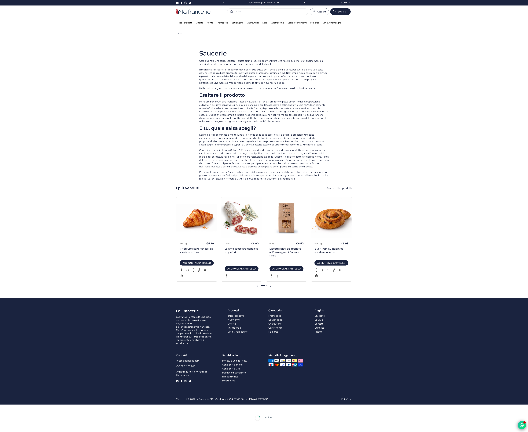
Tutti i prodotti (236, 316)
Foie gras (273, 331)
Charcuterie (275, 324)
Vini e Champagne (238, 331)
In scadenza (234, 328)
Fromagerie (274, 316)
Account (321, 11)
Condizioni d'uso (231, 368)
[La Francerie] (193, 11)
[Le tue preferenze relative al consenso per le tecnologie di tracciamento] (4, 427)
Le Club (319, 320)
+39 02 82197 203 (185, 366)
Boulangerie (275, 320)
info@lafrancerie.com (187, 360)
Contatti (319, 324)
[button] (263, 285)
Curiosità (319, 328)
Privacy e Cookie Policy (234, 360)
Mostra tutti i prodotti (339, 188)
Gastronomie (275, 328)
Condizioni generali (232, 364)
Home (179, 33)
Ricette (319, 331)
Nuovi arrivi (234, 320)
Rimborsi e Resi (230, 376)
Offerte (232, 324)
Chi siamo (320, 316)
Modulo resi (228, 380)
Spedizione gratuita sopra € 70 (264, 3)
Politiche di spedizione (234, 372)
